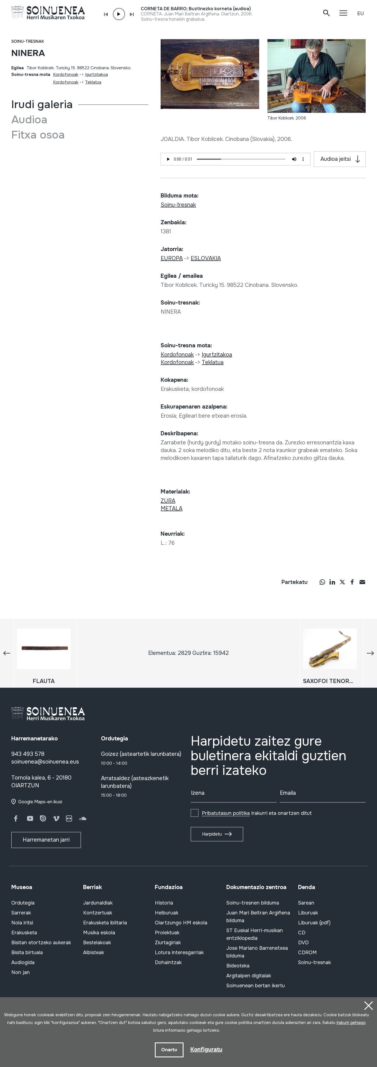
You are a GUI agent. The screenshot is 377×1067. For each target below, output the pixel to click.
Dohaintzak (168, 962)
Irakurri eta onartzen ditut (257, 813)
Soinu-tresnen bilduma (252, 903)
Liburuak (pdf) (314, 923)
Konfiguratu (206, 1049)
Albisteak (93, 952)
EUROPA (172, 258)
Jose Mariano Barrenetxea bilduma (257, 952)
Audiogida (22, 962)
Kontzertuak (97, 913)
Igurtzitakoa (96, 74)
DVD (303, 943)
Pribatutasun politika (226, 813)
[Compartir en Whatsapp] (322, 581)
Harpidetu (212, 834)
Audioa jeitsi (335, 159)
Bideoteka (237, 966)
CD (301, 933)
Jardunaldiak (98, 903)
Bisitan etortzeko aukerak (41, 943)
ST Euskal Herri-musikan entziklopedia (254, 934)
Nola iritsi (22, 923)
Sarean (306, 903)
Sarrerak (21, 913)
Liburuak (308, 913)
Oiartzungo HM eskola (181, 923)
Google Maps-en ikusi (40, 802)
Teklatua (93, 82)
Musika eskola (99, 933)
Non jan (20, 972)
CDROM (307, 952)
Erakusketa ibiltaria (105, 923)
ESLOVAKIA (206, 258)
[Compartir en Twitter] (342, 581)
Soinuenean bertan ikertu (255, 986)
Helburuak (166, 913)
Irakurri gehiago (351, 1022)
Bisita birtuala (27, 952)
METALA (171, 508)
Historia (164, 903)
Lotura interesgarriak (179, 952)
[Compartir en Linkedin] (332, 581)
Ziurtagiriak (168, 943)
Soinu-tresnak (27, 41)
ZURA (168, 500)
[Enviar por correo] (362, 581)
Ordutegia (22, 903)
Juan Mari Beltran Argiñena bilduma (258, 917)
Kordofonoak (65, 74)
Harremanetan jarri (46, 839)
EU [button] (360, 13)
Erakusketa (24, 933)
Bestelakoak (97, 943)
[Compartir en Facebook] (352, 581)
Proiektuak (167, 933)
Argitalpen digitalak (248, 976)
